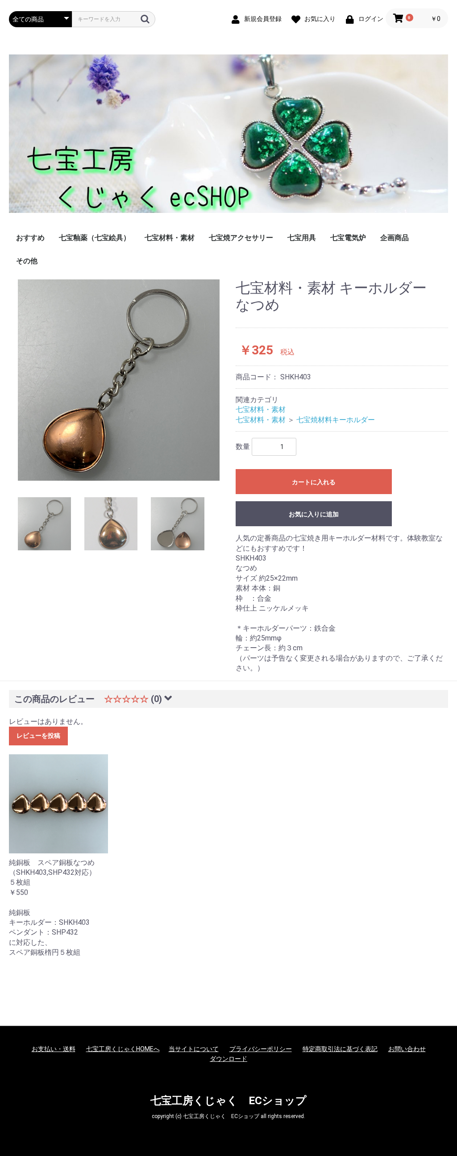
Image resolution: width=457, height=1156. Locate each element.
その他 (26, 261)
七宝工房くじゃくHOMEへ (123, 1048)
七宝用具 (301, 237)
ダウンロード (228, 1058)
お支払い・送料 (53, 1048)
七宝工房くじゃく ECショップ (228, 1100)
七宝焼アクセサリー (241, 237)
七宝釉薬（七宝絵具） (94, 237)
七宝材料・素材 (170, 237)
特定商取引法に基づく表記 (340, 1048)
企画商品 (394, 237)
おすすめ (30, 237)
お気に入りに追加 (314, 514)
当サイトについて (194, 1048)
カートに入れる (314, 482)
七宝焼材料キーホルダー (335, 420)
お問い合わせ (407, 1048)
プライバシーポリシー (260, 1048)
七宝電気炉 (348, 237)
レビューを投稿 (38, 735)
